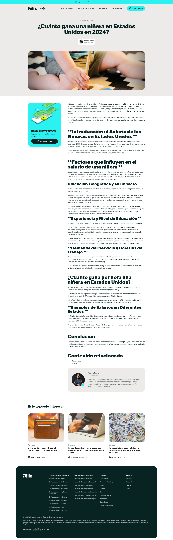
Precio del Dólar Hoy (106, 482)
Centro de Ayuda (105, 495)
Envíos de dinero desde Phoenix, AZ (85, 495)
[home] (32, 8)
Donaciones (104, 502)
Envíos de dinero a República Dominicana (58, 493)
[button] (86, 2)
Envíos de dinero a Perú (56, 507)
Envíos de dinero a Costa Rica (58, 510)
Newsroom (103, 498)
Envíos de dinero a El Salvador (58, 488)
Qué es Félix (104, 478)
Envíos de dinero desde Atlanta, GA (85, 492)
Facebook (129, 482)
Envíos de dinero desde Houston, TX (85, 482)
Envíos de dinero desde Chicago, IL (85, 498)
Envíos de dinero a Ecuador (57, 504)
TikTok (128, 488)
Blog (101, 492)
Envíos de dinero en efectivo (83, 478)
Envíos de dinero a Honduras (58, 485)
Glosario (74, 363)
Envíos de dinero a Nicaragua (58, 500)
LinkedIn (128, 485)
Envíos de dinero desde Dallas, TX (84, 485)
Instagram (129, 478)
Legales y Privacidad (106, 505)
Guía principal (76, 361)
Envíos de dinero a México (57, 478)
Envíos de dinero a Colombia (58, 497)
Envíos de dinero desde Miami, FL (85, 488)
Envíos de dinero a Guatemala (58, 482)
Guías (102, 485)
